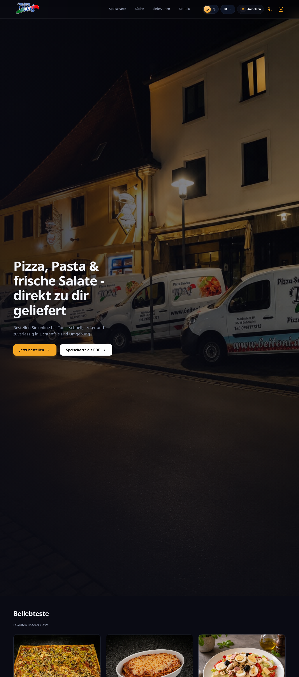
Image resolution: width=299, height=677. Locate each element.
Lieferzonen (161, 9)
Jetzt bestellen (31, 349)
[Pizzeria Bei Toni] (27, 9)
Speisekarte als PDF (83, 349)
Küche (139, 9)
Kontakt (184, 9)
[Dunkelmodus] (207, 9)
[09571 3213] (270, 9)
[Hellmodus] (214, 9)
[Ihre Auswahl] (281, 9)
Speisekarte (117, 9)
